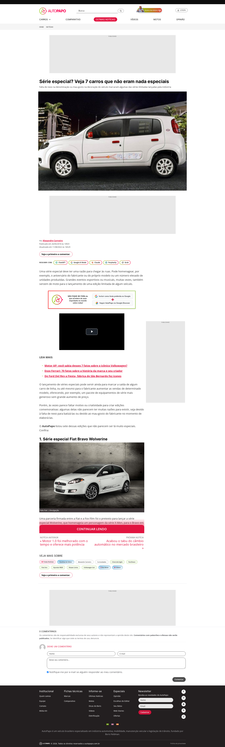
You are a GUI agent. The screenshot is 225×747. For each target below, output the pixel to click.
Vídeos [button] (134, 19)
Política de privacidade (178, 743)
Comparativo (69, 701)
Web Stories (119, 711)
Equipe (42, 701)
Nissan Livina (73, 567)
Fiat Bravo (131, 562)
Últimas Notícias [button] (105, 19)
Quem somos (45, 696)
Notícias (49, 27)
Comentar (179, 679)
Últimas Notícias (96, 696)
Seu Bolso (104, 567)
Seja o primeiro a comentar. (56, 254)
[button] (121, 11)
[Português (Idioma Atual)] (107, 724)
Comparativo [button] (73, 19)
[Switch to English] (112, 724)
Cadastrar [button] (144, 712)
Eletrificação (94, 716)
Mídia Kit (43, 711)
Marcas (67, 696)
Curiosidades (101, 562)
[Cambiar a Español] (117, 724)
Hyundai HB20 (58, 567)
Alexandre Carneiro (53, 240)
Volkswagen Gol (89, 567)
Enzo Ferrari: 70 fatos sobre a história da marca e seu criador (84, 371)
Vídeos (118, 567)
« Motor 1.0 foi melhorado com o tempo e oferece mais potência (64, 542)
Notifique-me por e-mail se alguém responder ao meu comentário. (86, 672)
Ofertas (117, 716)
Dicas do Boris (95, 706)
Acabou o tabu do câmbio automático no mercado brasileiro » (119, 544)
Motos (91, 701)
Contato (42, 706)
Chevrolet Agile (117, 562)
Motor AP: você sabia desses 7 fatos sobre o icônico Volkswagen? (86, 365)
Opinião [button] (180, 19)
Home (41, 27)
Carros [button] (43, 19)
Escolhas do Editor (66, 562)
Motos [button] (157, 19)
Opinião (117, 696)
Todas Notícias (48, 562)
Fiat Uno (44, 567)
